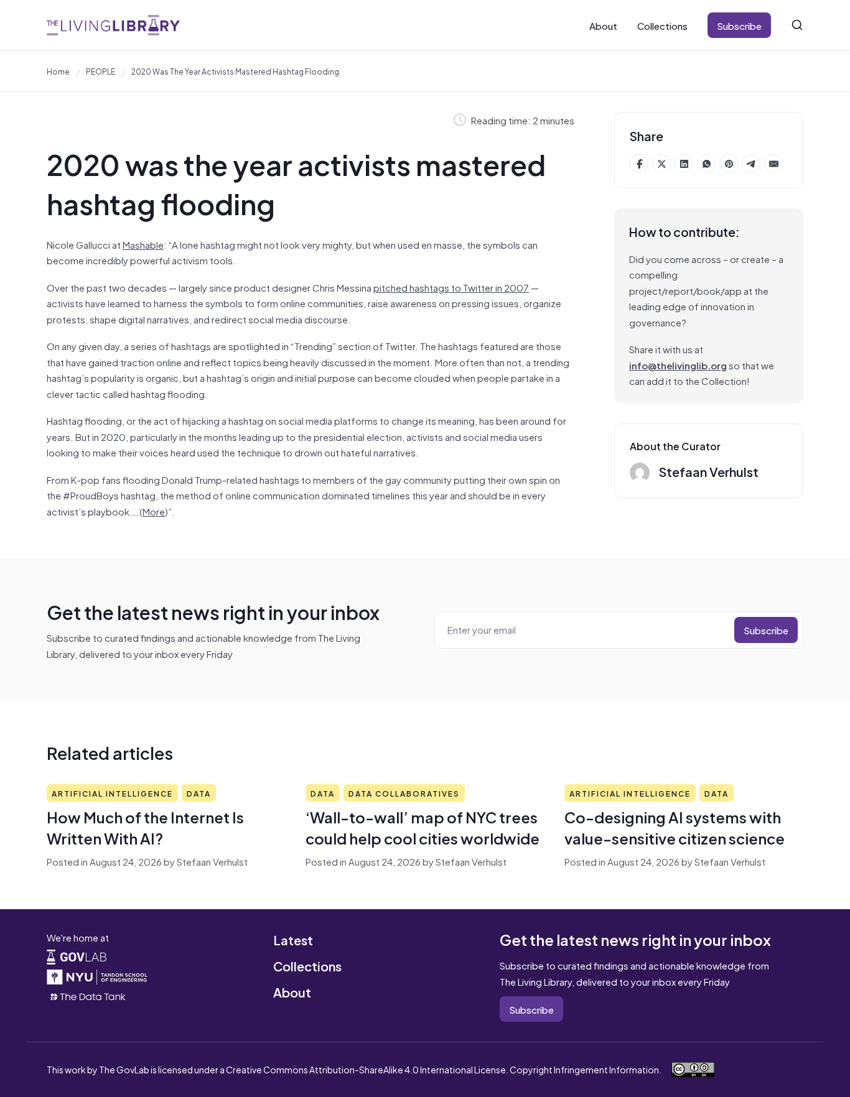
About (603, 25)
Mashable (143, 244)
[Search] (797, 25)
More (153, 511)
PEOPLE (100, 71)
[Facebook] (639, 163)
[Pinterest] (728, 163)
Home (58, 71)
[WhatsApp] (706, 163)
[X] (661, 163)
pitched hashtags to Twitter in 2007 (451, 287)
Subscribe (739, 25)
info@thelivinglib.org (678, 365)
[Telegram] (751, 163)
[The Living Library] (113, 25)
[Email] (773, 163)
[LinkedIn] (684, 163)
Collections (662, 25)
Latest (293, 939)
